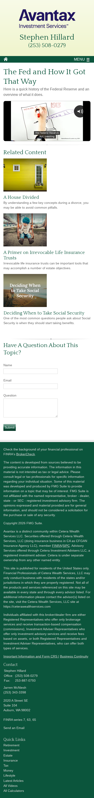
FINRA (57, 545)
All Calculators (13, 791)
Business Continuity (74, 656)
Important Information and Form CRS (30, 656)
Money (8, 770)
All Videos (10, 786)
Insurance (10, 760)
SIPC (66, 545)
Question (9, 395)
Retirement (11, 745)
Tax (5, 765)
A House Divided (21, 197)
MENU (79, 59)
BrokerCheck (25, 454)
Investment (11, 750)
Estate (8, 755)
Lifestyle (9, 775)
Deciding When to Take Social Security (43, 313)
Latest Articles (13, 781)
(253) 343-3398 (14, 692)
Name (7, 365)
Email (7, 380)
